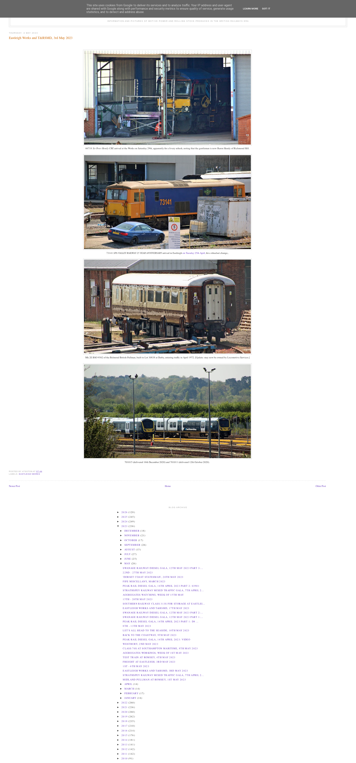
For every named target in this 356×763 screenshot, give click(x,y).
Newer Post (14, 486)
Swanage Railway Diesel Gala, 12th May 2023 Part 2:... (163, 612)
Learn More (250, 8)
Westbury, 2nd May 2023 (140, 644)
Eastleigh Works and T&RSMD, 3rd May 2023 (40, 37)
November (132, 535)
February (131, 693)
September (132, 544)
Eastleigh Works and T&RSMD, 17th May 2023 (156, 608)
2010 (124, 758)
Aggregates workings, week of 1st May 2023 (156, 652)
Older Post (321, 486)
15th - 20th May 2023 (138, 599)
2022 (124, 702)
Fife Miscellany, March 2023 (144, 581)
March (129, 688)
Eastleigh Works (29, 474)
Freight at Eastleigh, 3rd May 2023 (149, 661)
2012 (124, 749)
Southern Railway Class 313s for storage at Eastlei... (164, 603)
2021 (124, 707)
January (130, 698)
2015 (124, 735)
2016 (124, 730)
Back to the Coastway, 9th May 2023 (150, 635)
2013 (124, 744)
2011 (124, 753)
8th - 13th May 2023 (137, 626)
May (127, 563)
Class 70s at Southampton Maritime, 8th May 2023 (160, 648)
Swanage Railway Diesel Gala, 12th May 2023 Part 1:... (163, 617)
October (131, 540)
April (128, 684)
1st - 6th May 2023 (136, 666)
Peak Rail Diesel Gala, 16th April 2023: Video (156, 639)
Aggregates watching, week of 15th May (153, 594)
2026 (124, 512)
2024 (124, 521)
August (130, 549)
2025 (124, 516)
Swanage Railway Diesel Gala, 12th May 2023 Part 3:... (163, 568)
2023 (124, 526)
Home (168, 486)
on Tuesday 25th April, (194, 253)
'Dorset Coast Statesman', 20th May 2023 (153, 577)
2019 (124, 716)
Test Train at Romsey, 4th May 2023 (149, 657)
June (128, 558)
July (128, 554)
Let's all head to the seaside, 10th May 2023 (156, 630)
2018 (124, 721)
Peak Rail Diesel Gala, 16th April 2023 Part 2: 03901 (161, 585)
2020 (124, 711)
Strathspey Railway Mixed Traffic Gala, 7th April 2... (163, 590)
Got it (266, 8)
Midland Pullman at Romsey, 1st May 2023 (154, 679)
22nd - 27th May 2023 (138, 572)
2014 (124, 739)
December (132, 530)
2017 (124, 725)
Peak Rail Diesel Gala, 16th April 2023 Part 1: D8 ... (160, 621)
